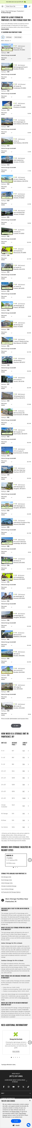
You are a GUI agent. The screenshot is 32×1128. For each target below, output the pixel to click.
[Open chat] (29, 1125)
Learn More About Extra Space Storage (15, 1080)
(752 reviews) (21, 520)
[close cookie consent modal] (30, 1101)
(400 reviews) (21, 449)
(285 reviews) (21, 539)
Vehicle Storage (18, 37)
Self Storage (8, 37)
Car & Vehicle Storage (7, 889)
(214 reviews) (21, 194)
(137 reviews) (21, 303)
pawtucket (20, 11)
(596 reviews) (21, 265)
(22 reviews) (21, 229)
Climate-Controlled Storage (8, 886)
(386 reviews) (21, 46)
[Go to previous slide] (2, 860)
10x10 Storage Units (7, 883)
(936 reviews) (21, 484)
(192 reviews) (21, 339)
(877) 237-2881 (16, 1076)
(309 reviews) (21, 103)
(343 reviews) (21, 468)
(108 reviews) (21, 139)
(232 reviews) (21, 177)
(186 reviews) (21, 322)
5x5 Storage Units (6, 877)
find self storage (11, 11)
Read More (16, 1051)
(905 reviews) (21, 651)
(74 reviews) (21, 410)
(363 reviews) (21, 377)
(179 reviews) (21, 558)
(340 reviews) (21, 284)
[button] (16, 58)
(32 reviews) (21, 632)
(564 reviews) (21, 158)
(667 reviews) (21, 613)
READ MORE (5, 29)
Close (16, 1121)
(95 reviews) (21, 575)
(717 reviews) (21, 120)
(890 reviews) (21, 394)
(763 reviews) (21, 358)
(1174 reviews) (21, 84)
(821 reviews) (21, 65)
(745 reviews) (21, 594)
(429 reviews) (21, 668)
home (3, 11)
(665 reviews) (21, 504)
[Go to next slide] (30, 860)
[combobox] (16, 6)
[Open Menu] (2, 6)
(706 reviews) (21, 430)
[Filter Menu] (2, 37)
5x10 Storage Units (6, 880)
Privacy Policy (15, 1111)
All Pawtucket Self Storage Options (11, 892)
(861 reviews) (21, 210)
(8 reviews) (21, 248)
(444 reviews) (21, 704)
